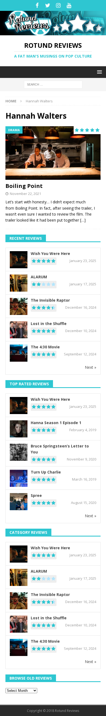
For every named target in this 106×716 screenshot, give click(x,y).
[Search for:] (53, 84)
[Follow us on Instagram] (58, 5)
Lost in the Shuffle (49, 323)
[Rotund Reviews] (53, 32)
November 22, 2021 (25, 193)
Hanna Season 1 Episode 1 (56, 422)
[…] (83, 220)
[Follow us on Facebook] (37, 5)
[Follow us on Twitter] (47, 5)
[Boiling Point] (53, 153)
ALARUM (39, 276)
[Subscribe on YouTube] (69, 5)
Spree (36, 495)
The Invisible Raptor (50, 300)
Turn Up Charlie (46, 472)
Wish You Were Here (50, 253)
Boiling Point (24, 186)
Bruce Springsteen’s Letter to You (60, 449)
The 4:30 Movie (45, 346)
